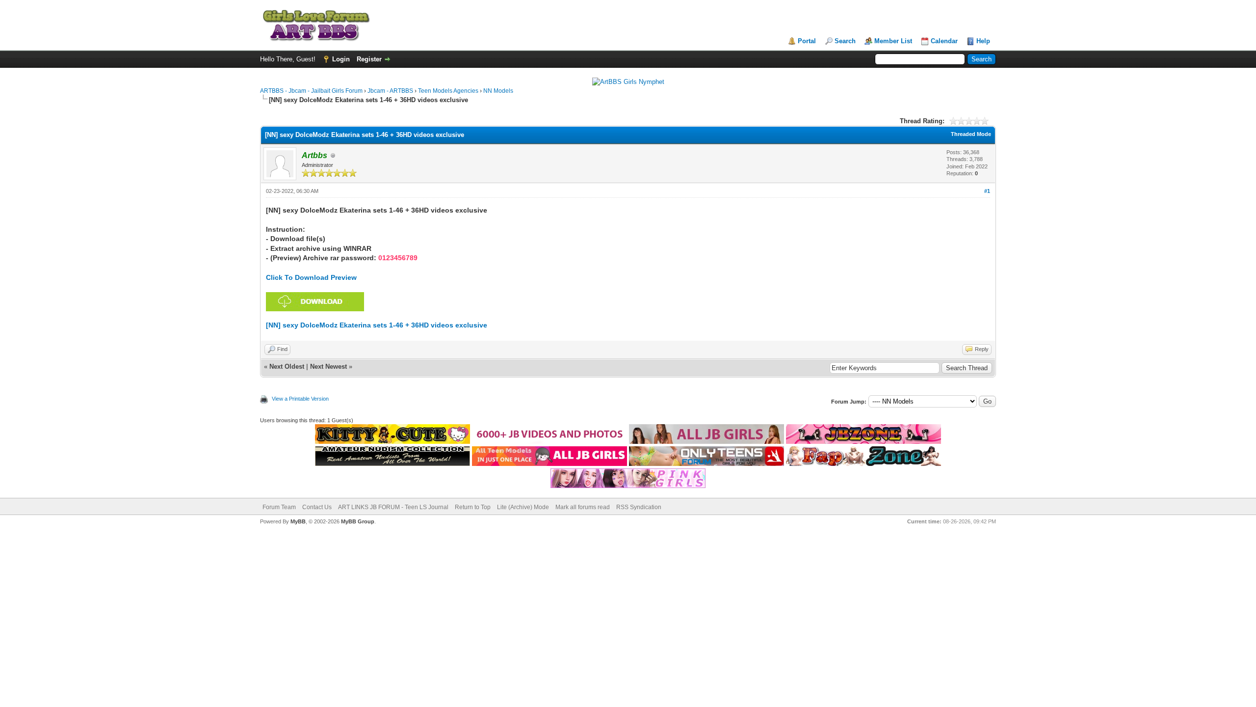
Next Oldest (286, 366)
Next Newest (328, 366)
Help (983, 41)
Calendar (944, 41)
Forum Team (279, 507)
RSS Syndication (638, 507)
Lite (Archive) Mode (523, 507)
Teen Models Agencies (448, 90)
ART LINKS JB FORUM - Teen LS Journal (393, 507)
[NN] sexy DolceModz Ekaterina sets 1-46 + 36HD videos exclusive (376, 325)
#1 (987, 191)
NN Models (498, 90)
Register (369, 59)
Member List (893, 41)
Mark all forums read (582, 507)
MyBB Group (357, 521)
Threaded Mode (971, 134)
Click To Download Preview (311, 277)
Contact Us (317, 507)
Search (845, 41)
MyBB (298, 521)
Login (341, 59)
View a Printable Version (300, 399)
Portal (807, 41)
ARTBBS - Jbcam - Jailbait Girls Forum (311, 90)
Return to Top (473, 507)
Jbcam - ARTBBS (390, 90)
